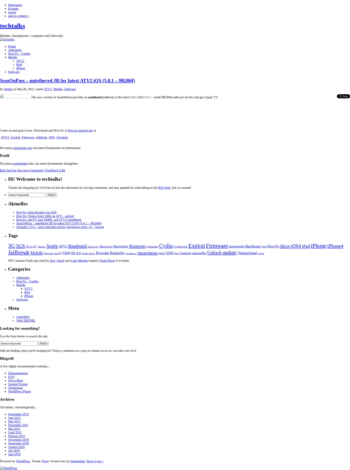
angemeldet (20, 163)
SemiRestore (131, 253)
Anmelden (23, 317)
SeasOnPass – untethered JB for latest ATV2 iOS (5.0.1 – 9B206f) (67, 80)
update (229, 252)
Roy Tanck (57, 260)
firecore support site (80, 130)
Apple (52, 246)
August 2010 (16, 447)
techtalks (12, 25)
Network (48, 253)
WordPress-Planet (19, 391)
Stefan (8, 89)
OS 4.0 (75, 253)
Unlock (214, 252)
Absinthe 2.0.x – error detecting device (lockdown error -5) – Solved (60, 227)
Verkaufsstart (247, 253)
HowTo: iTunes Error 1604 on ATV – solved (45, 216)
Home (12, 46)
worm (261, 253)
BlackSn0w (120, 246)
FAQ (11, 377)
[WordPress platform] (8, 468)
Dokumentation (18, 373)
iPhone (20, 68)
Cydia (166, 246)
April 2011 (15, 432)
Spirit (161, 253)
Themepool (15, 388)
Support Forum (18, 384)
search (12, 12)
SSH (52, 137)
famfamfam (77, 461)
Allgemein (14, 50)
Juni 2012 (14, 418)
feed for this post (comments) (22, 170)
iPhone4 (335, 246)
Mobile (12, 57)
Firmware (28, 137)
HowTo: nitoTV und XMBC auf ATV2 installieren (48, 219)
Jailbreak (41, 137)
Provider (102, 253)
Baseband (77, 246)
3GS (20, 246)
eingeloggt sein (22, 148)
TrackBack (55, 170)
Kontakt (13, 8)
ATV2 (20, 61)
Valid (25, 320)
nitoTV (58, 253)
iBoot (285, 246)
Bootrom (137, 246)
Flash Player (107, 260)
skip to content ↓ (18, 16)
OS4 (66, 253)
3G (11, 246)
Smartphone (148, 253)
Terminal (62, 137)
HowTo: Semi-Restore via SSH (36, 212)
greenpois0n (236, 246)
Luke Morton (79, 260)
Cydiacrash (180, 246)
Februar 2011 (16, 436)
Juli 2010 (14, 450)
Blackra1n (106, 246)
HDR (264, 247)
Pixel (45, 461)
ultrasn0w (199, 253)
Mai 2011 (14, 428)
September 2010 (18, 443)
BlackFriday (93, 247)
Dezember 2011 (18, 425)
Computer (152, 246)
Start (176, 253)
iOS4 (296, 246)
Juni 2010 (14, 454)
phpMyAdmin (88, 253)
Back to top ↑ (95, 461)
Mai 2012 (14, 421)
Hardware (253, 246)
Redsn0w (117, 253)
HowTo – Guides (19, 53)
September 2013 (18, 414)
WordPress (23, 461)
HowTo (273, 246)
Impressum (15, 5)
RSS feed (164, 187)
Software (14, 72)
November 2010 (18, 439)
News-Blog (15, 380)
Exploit (15, 137)
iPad (19, 64)
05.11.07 (31, 246)
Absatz (41, 246)
